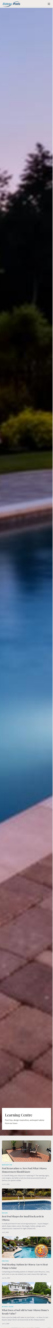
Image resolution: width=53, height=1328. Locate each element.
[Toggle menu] (49, 4)
